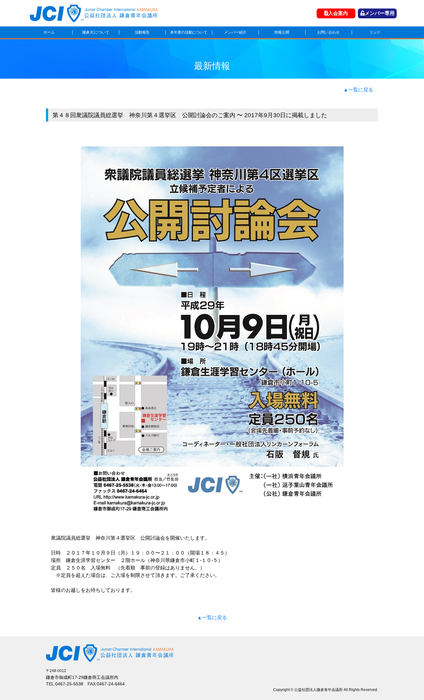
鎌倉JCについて (95, 32)
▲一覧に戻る (358, 89)
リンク (375, 32)
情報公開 (281, 32)
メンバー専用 (380, 13)
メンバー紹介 (235, 32)
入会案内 (338, 13)
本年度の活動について (188, 32)
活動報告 (142, 32)
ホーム (49, 32)
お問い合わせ (328, 32)
